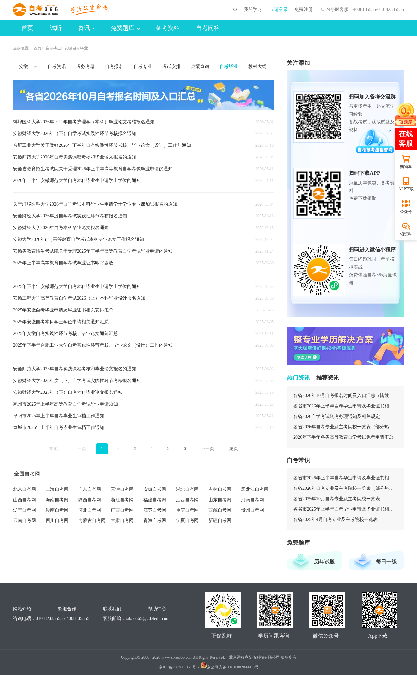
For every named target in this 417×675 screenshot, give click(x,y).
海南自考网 (57, 499)
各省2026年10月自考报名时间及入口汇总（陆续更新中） (345, 395)
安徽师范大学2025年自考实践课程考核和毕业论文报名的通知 (74, 368)
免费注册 (304, 9)
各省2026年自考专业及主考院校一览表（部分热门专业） (345, 426)
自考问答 (208, 28)
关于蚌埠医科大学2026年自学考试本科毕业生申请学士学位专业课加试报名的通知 (95, 204)
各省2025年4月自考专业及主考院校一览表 (335, 519)
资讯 (84, 28)
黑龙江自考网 (254, 489)
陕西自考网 (89, 499)
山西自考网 (24, 499)
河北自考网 (89, 510)
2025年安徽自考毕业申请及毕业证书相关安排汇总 (63, 310)
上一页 (79, 448)
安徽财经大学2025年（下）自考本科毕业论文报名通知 (67, 392)
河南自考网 (252, 499)
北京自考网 (24, 489)
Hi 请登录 (278, 9)
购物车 (406, 166)
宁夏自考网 (187, 520)
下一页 (207, 448)
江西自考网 (187, 499)
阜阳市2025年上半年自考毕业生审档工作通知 (58, 415)
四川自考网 (57, 520)
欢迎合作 (67, 608)
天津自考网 (122, 489)
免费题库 (122, 28)
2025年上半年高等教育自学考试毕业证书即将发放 (63, 262)
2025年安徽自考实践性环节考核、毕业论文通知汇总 (65, 333)
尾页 (233, 448)
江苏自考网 (154, 510)
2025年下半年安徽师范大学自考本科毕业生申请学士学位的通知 (77, 286)
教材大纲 (257, 66)
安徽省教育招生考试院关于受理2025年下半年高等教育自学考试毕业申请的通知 (93, 251)
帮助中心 (157, 608)
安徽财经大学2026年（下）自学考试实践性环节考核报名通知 (74, 133)
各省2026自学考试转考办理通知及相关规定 (336, 416)
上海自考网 (57, 489)
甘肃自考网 (122, 520)
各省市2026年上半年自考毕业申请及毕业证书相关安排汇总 (345, 406)
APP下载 (406, 189)
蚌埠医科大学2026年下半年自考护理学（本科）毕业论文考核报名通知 (83, 121)
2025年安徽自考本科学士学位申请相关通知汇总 (61, 321)
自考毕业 (53, 48)
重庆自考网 (187, 510)
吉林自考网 (219, 489)
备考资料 (167, 28)
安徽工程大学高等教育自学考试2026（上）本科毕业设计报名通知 (79, 298)
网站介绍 (22, 608)
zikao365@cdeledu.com (148, 618)
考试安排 (171, 66)
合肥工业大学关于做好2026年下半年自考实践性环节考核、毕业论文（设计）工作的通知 (102, 145)
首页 (27, 28)
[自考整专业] (345, 346)
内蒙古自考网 (92, 520)
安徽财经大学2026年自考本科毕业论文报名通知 (61, 227)
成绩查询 (200, 66)
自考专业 (143, 66)
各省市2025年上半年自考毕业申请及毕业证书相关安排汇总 (345, 509)
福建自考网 (154, 499)
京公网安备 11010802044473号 (233, 667)
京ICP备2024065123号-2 (179, 667)
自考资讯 (57, 66)
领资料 (406, 234)
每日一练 (386, 561)
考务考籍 (85, 66)
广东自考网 (89, 489)
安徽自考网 (154, 489)
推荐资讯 (327, 377)
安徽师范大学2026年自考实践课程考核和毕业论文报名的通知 (74, 157)
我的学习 (253, 9)
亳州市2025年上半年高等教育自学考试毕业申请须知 (65, 404)
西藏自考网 (219, 510)
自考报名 (114, 66)
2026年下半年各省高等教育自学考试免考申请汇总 (343, 437)
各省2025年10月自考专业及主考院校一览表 (336, 498)
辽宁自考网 (24, 510)
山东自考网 (219, 499)
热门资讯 (298, 377)
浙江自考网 (122, 499)
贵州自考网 (252, 510)
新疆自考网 (219, 520)
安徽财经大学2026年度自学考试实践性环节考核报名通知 (70, 216)
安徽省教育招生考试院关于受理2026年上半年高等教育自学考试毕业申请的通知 (93, 168)
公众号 (406, 211)
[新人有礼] (405, 113)
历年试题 (324, 561)
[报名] (143, 95)
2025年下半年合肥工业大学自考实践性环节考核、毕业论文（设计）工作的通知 (93, 345)
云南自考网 (24, 520)
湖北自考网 (187, 489)
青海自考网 (154, 520)
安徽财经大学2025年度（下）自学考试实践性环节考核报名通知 (77, 380)
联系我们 (112, 608)
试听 (56, 28)
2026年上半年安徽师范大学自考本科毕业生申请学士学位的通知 (77, 180)
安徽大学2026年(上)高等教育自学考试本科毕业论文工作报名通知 (78, 239)
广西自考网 (122, 510)
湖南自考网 (57, 510)
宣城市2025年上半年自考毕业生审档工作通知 (58, 427)
